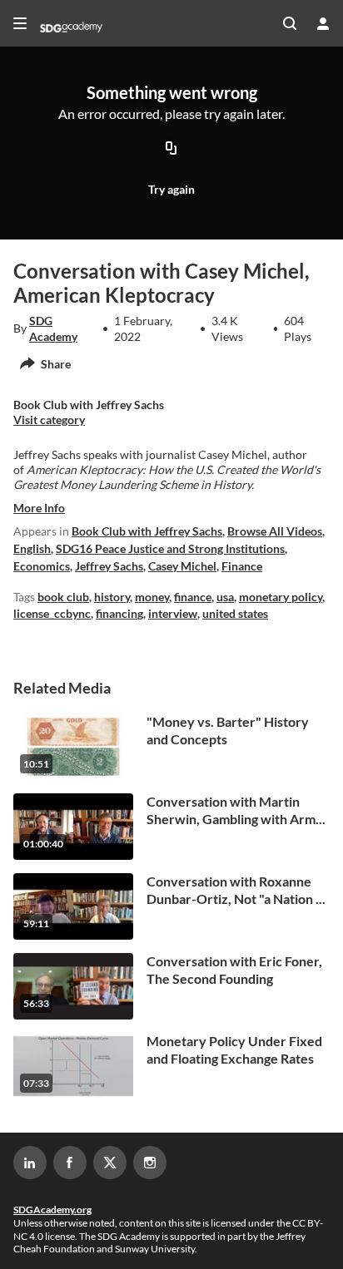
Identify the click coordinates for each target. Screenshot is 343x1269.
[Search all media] (289, 23)
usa (225, 597)
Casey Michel (182, 566)
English (32, 548)
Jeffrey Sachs (109, 566)
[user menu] (323, 23)
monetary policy (280, 597)
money (152, 597)
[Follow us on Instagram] (150, 1162)
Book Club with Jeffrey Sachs (147, 531)
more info (39, 508)
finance (192, 597)
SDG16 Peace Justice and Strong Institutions (170, 548)
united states (235, 613)
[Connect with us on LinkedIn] (30, 1162)
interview (172, 613)
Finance (241, 566)
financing (119, 613)
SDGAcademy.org (52, 1209)
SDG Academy (53, 328)
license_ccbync (52, 613)
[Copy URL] (171, 149)
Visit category (49, 419)
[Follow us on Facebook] (70, 1162)
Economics (41, 566)
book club (63, 597)
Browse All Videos (274, 531)
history (112, 597)
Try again (171, 189)
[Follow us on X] (110, 1162)
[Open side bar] (20, 23)
